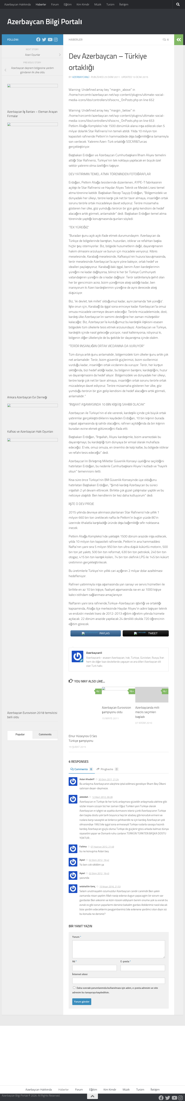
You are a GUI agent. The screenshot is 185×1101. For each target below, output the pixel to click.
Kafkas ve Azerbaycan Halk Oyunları (30, 431)
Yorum (76, 936)
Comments (83, 769)
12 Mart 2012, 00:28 (102, 797)
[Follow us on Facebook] (38, 39)
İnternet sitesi (79, 974)
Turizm (110, 4)
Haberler (41, 4)
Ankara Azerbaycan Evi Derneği (27, 397)
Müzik (97, 4)
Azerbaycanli (80, 77)
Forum (55, 4)
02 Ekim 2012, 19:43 (99, 873)
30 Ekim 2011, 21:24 (108, 779)
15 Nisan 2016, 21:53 (110, 886)
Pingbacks (109, 769)
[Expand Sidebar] (178, 39)
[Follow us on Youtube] (50, 39)
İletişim (123, 4)
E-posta (126, 961)
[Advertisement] (92, 1053)
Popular (20, 734)
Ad (74, 961)
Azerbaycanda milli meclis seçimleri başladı (147, 712)
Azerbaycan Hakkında (17, 4)
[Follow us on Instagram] (55, 39)
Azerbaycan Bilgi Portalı (44, 21)
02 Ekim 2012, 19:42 (99, 860)
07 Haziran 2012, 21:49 (102, 846)
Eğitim (68, 4)
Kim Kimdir (83, 4)
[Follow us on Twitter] (44, 39)
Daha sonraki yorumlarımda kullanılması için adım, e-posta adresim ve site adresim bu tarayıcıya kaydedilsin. (115, 990)
